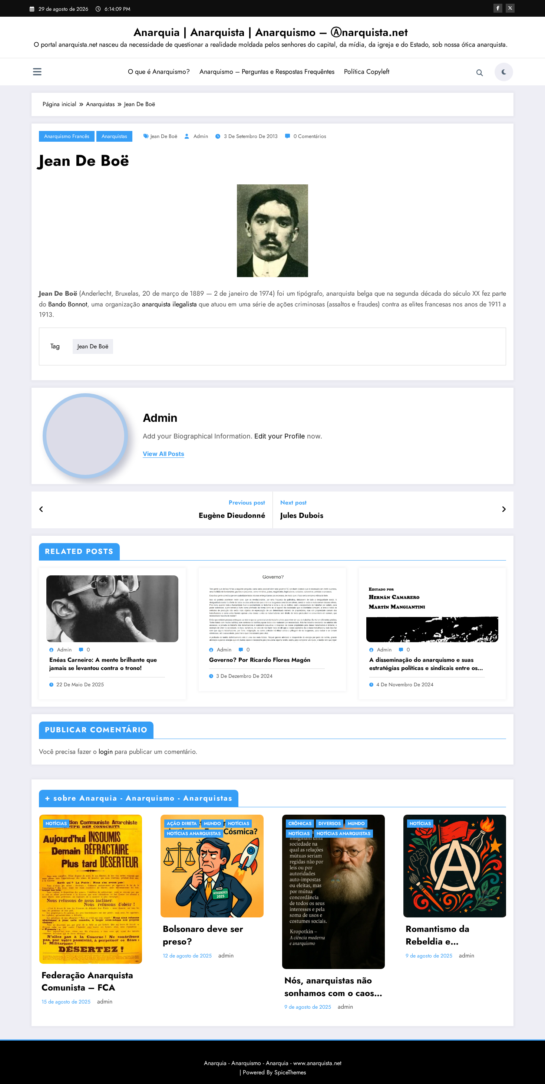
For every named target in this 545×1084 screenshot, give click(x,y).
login (106, 751)
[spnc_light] (504, 72)
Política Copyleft (366, 71)
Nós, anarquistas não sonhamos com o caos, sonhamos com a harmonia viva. (330, 986)
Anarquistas (114, 136)
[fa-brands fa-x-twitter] (510, 8)
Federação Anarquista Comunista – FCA (87, 981)
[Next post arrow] (504, 510)
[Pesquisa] (479, 73)
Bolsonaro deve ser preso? (203, 935)
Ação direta (182, 823)
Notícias (56, 823)
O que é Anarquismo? (159, 71)
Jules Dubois (301, 515)
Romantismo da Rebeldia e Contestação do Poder (452, 935)
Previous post (247, 502)
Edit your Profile (279, 436)
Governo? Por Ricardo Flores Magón (259, 660)
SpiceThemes (290, 1072)
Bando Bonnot (67, 304)
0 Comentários (310, 136)
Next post (293, 502)
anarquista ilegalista (169, 304)
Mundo (212, 823)
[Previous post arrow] (41, 510)
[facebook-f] (497, 8)
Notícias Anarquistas (194, 833)
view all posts (163, 453)
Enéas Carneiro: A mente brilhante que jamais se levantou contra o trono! (103, 664)
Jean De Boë (164, 136)
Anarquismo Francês (66, 136)
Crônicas (299, 823)
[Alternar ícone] (37, 72)
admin (201, 136)
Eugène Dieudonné (232, 515)
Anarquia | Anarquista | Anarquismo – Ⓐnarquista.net (270, 32)
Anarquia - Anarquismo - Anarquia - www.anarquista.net (272, 1063)
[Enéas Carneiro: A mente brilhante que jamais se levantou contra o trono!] (112, 608)
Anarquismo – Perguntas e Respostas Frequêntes (266, 71)
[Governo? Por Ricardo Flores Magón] (272, 608)
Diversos (329, 823)
